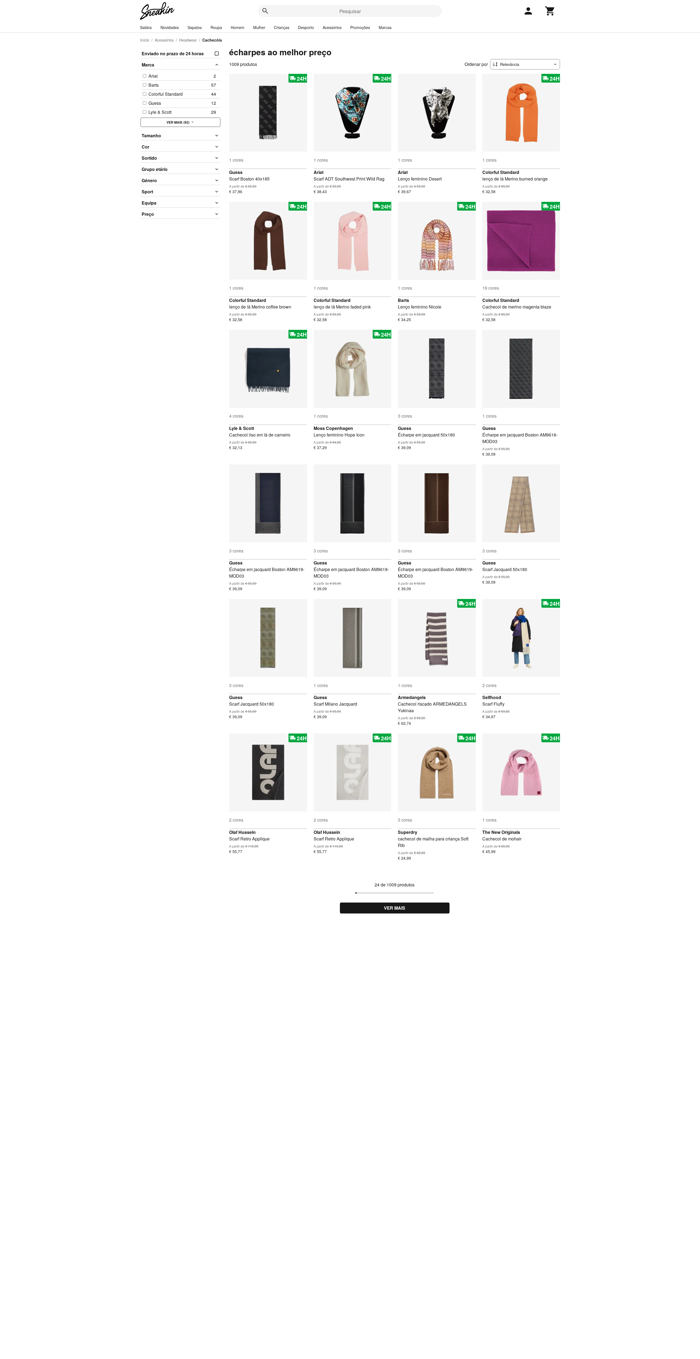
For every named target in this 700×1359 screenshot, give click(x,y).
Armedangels (412, 697)
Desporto (306, 27)
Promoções (360, 27)
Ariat (318, 172)
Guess (236, 172)
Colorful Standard (500, 172)
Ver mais (394, 908)
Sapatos (195, 27)
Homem (237, 27)
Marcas (385, 27)
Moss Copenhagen (333, 428)
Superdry (407, 832)
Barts (403, 300)
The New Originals (501, 832)
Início (144, 40)
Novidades (170, 27)
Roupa (216, 27)
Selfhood (491, 697)
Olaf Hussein (242, 832)
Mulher (259, 27)
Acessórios (332, 27)
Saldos (146, 27)
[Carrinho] (550, 10)
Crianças (281, 27)
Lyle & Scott (241, 428)
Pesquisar (350, 10)
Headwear (188, 40)
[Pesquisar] (265, 11)
